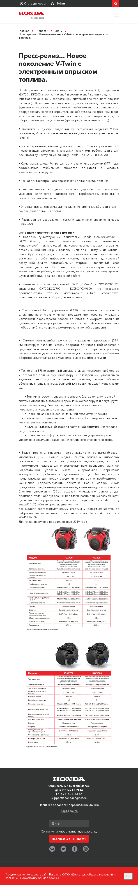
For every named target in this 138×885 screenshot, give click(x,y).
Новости (42, 31)
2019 (59, 31)
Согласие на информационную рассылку (69, 831)
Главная (24, 31)
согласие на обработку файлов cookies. (32, 878)
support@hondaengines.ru (69, 798)
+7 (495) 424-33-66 (69, 794)
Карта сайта (69, 811)
